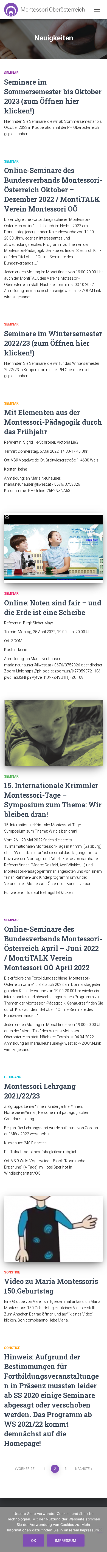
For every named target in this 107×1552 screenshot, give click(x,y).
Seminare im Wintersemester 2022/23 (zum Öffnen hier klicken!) (53, 343)
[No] (100, 1529)
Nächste (82, 1469)
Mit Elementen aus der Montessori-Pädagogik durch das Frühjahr (53, 422)
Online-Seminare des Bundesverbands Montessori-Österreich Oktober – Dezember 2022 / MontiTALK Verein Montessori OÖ (53, 189)
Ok (33, 1540)
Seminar (11, 73)
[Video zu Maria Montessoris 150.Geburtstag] (53, 1229)
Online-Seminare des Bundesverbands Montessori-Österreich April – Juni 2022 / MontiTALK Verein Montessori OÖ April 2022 (53, 948)
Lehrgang (12, 1077)
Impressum (65, 1540)
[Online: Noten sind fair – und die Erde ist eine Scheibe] (53, 548)
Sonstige (12, 1272)
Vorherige (25, 1469)
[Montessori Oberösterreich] (46, 9)
